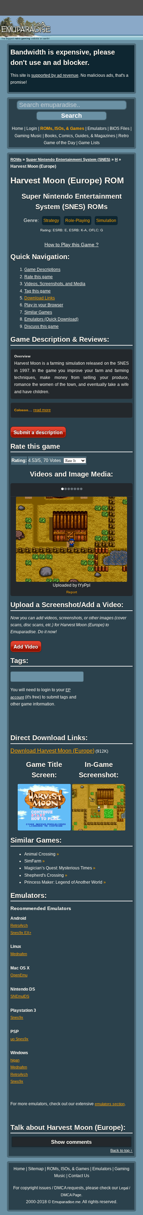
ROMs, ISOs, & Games (62, 128)
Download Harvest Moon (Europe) (52, 751)
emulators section (110, 1104)
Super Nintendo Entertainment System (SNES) (68, 159)
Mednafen (18, 954)
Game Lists (89, 142)
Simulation (106, 220)
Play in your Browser (43, 305)
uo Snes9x (19, 1039)
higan (14, 1060)
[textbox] (40, 676)
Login (31, 128)
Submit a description (38, 432)
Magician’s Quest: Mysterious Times (59, 868)
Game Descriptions (42, 269)
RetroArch (19, 925)
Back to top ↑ (121, 1150)
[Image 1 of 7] (71, 539)
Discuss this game (41, 326)
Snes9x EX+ (20, 933)
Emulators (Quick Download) (51, 319)
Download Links (39, 298)
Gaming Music (28, 135)
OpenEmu (18, 975)
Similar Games (38, 312)
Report (71, 592)
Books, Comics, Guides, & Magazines (80, 135)
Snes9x (16, 1017)
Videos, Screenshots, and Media (54, 283)
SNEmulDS (19, 996)
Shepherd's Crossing (45, 875)
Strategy (51, 220)
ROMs (16, 159)
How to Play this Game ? (71, 244)
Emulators (97, 128)
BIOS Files (119, 128)
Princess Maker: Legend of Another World (65, 882)
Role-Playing (77, 220)
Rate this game (38, 276)
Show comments (71, 1142)
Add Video (26, 646)
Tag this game (37, 291)
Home (17, 128)
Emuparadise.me (66, 1202)
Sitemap (36, 1168)
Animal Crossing (41, 854)
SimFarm (34, 861)
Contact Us (78, 1175)
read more (42, 410)
